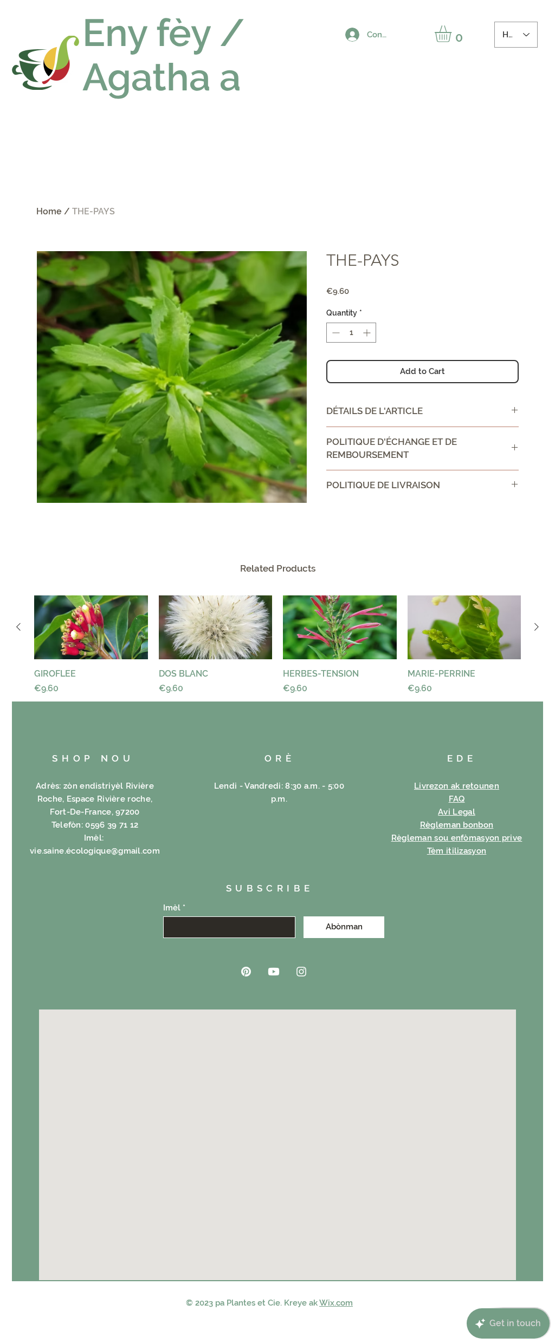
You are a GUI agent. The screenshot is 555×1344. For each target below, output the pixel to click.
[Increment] (368, 332)
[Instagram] (301, 971)
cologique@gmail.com (115, 851)
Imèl (171, 908)
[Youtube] (273, 971)
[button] (453, 33)
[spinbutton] (351, 332)
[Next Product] (536, 626)
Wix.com (336, 1303)
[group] (277, 645)
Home (49, 211)
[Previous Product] (18, 626)
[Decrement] (334, 332)
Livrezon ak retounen (456, 786)
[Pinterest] (246, 971)
